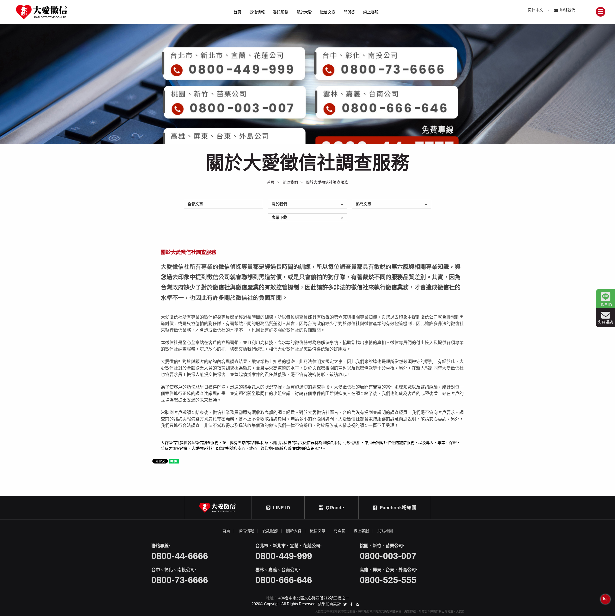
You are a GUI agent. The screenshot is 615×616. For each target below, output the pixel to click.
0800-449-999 (283, 556)
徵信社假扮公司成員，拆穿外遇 (385, 221)
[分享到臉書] (351, 604)
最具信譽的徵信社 (292, 239)
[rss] (357, 604)
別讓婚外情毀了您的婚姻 (380, 239)
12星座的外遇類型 (376, 208)
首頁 (237, 12)
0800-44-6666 (179, 556)
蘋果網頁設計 (329, 604)
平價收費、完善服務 (294, 233)
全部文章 (195, 204)
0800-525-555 (388, 580)
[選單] (600, 12)
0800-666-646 (283, 580)
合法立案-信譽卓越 (293, 227)
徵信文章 (327, 12)
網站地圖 (385, 531)
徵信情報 (257, 12)
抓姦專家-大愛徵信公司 (295, 208)
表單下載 (279, 217)
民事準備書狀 (289, 222)
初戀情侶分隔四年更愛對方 (382, 227)
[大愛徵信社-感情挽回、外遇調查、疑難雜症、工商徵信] (307, 84)
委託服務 (280, 12)
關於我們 (290, 182)
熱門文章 (363, 204)
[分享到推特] (345, 604)
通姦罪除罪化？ (375, 233)
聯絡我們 (567, 10)
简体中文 (535, 10)
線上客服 (371, 12)
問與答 (349, 12)
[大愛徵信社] (42, 12)
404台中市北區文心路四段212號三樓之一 (313, 598)
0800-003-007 (388, 556)
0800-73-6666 (179, 580)
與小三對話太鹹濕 (376, 214)
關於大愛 (304, 12)
